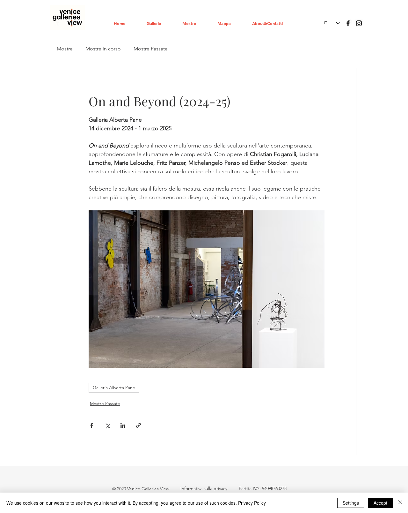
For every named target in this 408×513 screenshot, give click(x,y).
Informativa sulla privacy (203, 488)
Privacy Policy (252, 503)
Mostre (65, 49)
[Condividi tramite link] (138, 425)
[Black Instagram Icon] (359, 23)
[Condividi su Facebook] (92, 425)
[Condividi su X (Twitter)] (107, 425)
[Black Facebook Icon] (348, 23)
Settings (351, 503)
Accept (380, 503)
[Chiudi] (400, 503)
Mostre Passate (151, 49)
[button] (160, 23)
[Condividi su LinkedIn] (123, 425)
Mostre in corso (103, 49)
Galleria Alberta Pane (114, 387)
